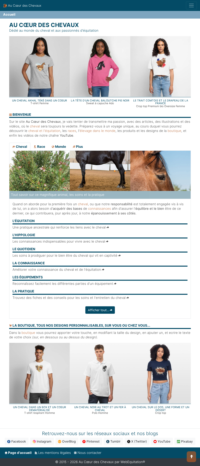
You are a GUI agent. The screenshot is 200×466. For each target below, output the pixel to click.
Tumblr (115, 441)
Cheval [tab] (21, 147)
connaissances (99, 209)
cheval (35, 126)
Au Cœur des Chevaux (24, 5)
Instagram (43, 441)
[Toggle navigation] (191, 5)
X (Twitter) (138, 441)
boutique (174, 131)
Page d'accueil (19, 453)
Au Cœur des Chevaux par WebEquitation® (112, 462)
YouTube (163, 441)
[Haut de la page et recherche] (191, 456)
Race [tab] (40, 147)
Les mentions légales (54, 453)
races (72, 131)
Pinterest (93, 441)
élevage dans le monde (97, 131)
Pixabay (186, 441)
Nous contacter (89, 453)
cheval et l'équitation (44, 131)
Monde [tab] (60, 147)
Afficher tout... (98, 310)
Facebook (18, 441)
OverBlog (68, 441)
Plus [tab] (79, 147)
